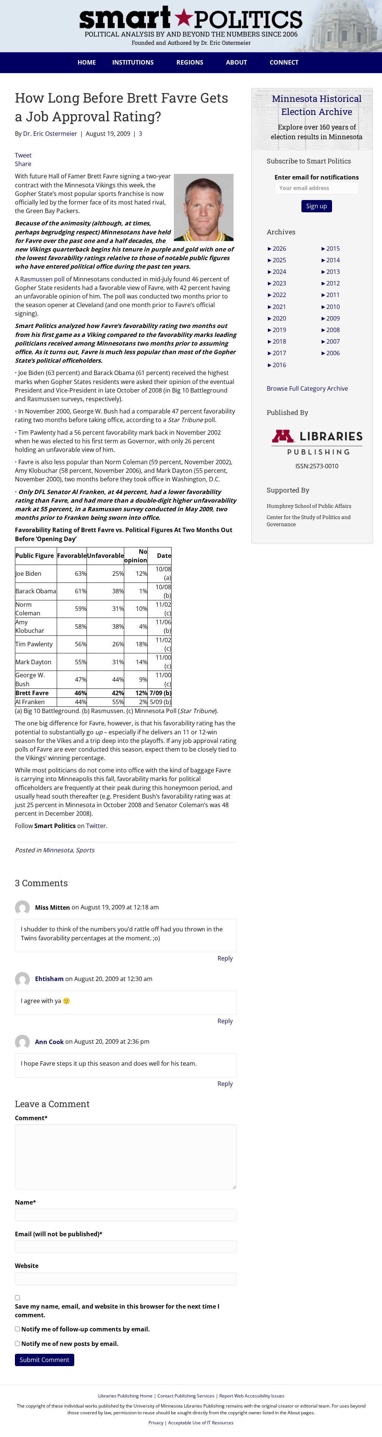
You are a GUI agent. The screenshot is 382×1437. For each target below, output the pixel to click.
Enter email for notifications (317, 177)
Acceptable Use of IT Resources (201, 1422)
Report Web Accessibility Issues (251, 1396)
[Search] (361, 61)
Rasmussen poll (42, 279)
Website (26, 1266)
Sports (85, 850)
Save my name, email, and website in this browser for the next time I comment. (117, 1310)
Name (25, 1202)
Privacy (155, 1422)
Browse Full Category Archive (307, 388)
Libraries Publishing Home (125, 1396)
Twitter (96, 826)
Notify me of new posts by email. (70, 1344)
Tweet (23, 155)
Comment (31, 1118)
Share (23, 164)
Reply (225, 958)
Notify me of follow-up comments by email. (85, 1329)
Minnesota (58, 850)
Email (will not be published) (59, 1234)
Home (87, 62)
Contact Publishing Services (186, 1396)
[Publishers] (317, 442)
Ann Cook (49, 1042)
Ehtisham (49, 979)
